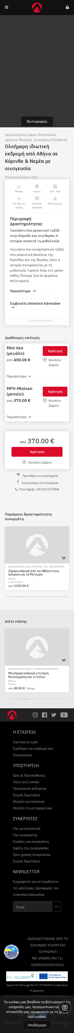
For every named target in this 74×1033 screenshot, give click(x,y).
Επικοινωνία (22, 755)
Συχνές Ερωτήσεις (26, 795)
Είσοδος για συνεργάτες (31, 842)
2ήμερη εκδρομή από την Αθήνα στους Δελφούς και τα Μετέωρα (33, 572)
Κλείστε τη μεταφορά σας (32, 808)
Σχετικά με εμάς (25, 742)
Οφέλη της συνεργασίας (31, 848)
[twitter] (53, 715)
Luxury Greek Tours (40, 320)
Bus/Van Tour (40, 566)
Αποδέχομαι (37, 1025)
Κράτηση (55, 351)
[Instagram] (35, 715)
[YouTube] (64, 715)
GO (56, 906)
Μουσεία (25, 140)
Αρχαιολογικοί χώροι (20, 135)
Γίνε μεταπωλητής (27, 828)
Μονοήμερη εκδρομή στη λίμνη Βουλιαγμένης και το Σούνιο (28, 675)
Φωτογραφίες (37, 121)
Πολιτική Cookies (26, 782)
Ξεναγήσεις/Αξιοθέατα (50, 140)
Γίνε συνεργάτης (25, 835)
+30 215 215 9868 (47, 489)
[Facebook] (44, 715)
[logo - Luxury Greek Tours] (24, 320)
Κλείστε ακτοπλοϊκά (28, 802)
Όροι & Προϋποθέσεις (29, 775)
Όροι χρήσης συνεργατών (32, 855)
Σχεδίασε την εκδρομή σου (33, 748)
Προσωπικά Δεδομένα (29, 788)
